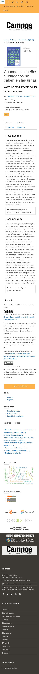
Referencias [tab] (10, 127)
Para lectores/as (13, 411)
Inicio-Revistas (10, 6)
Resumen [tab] (9, 123)
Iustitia (5, 636)
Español (21, 6)
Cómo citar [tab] (21, 127)
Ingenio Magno (8, 613)
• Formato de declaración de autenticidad (19, 430)
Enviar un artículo (19, 386)
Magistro (6, 649)
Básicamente (7, 623)
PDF (6, 114)
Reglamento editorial (13, 453)
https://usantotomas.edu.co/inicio (21, 584)
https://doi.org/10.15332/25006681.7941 (21, 96)
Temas (5, 620)
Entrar (5, 10)
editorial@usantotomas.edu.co (12, 577)
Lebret (5, 630)
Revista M (6, 646)
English (10, 397)
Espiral (5, 640)
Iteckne (5, 610)
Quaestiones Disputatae (11, 616)
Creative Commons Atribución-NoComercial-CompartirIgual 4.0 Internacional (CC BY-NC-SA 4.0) (19, 356)
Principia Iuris (8, 633)
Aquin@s (6, 653)
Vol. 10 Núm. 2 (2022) (26, 40)
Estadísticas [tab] (20, 123)
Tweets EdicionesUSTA (9, 668)
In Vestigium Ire (8, 626)
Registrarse (29, 6)
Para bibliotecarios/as (15, 416)
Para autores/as (13, 414)
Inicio (5, 40)
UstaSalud (6, 643)
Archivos (13, 40)
